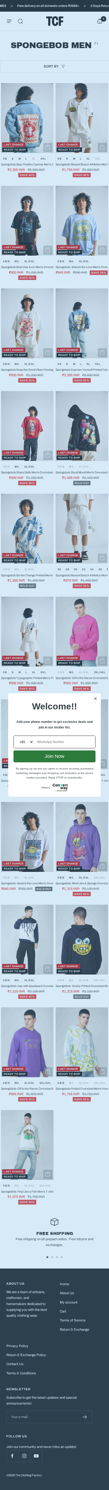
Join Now (54, 756)
